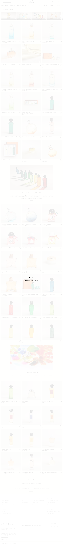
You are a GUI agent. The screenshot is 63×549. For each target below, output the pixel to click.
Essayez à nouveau (31, 281)
